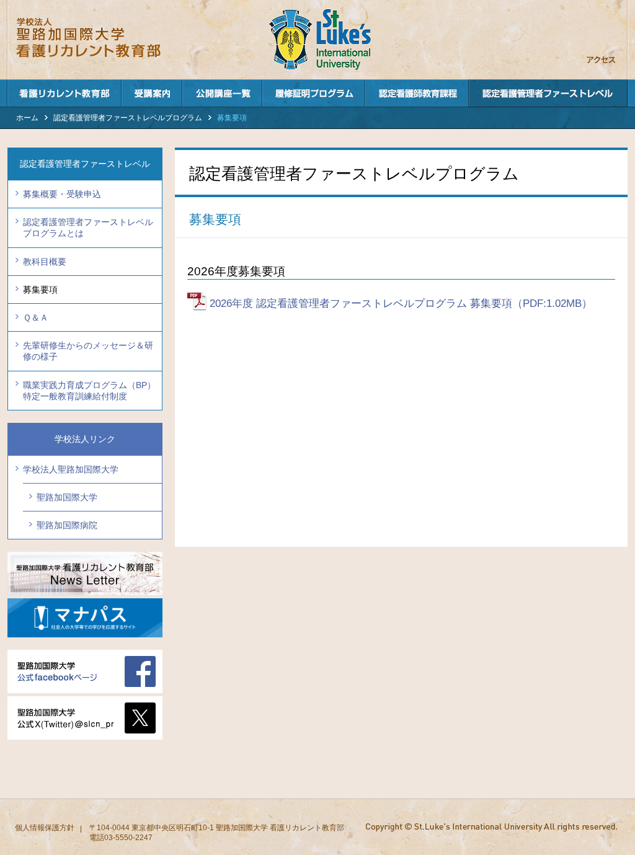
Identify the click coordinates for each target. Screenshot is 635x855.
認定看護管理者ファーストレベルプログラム (548, 93)
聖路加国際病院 (67, 525)
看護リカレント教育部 (64, 93)
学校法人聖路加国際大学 (70, 469)
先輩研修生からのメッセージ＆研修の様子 (88, 350)
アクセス (601, 60)
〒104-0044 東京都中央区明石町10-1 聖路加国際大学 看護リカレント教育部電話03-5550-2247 (216, 832)
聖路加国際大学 (67, 497)
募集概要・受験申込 (62, 194)
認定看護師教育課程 (417, 93)
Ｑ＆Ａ (35, 317)
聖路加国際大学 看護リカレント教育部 (98, 37)
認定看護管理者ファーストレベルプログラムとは (88, 227)
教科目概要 (44, 262)
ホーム (27, 117)
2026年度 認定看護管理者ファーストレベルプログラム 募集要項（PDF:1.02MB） (401, 303)
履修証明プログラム (313, 93)
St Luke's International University (320, 40)
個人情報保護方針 (44, 827)
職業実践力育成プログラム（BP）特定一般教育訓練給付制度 (89, 390)
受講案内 (152, 93)
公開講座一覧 (222, 93)
